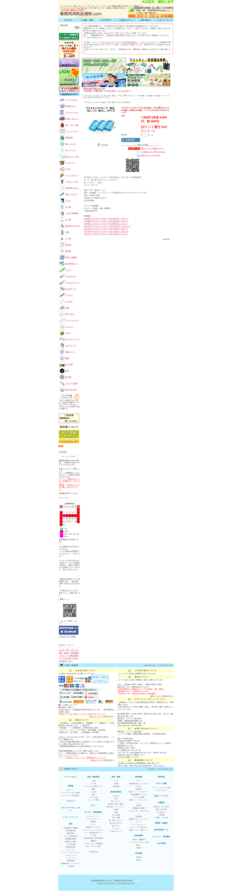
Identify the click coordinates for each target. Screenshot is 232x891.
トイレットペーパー (72, 131)
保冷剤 (68, 251)
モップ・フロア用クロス (139, 827)
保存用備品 (138, 835)
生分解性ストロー (66, 661)
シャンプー (71, 850)
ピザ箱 (67, 169)
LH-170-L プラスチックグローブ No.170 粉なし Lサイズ (105, 234)
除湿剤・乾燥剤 (161, 823)
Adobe (64, 402)
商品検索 (64, 25)
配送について (96, 760)
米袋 (67, 232)
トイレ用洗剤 (70, 844)
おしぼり (69, 301)
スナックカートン (71, 175)
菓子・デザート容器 (72, 125)
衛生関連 (88, 91)
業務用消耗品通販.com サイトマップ (164, 20)
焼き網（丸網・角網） (116, 804)
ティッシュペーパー (138, 825)
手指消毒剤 (74, 653)
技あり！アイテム (161, 796)
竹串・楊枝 (116, 818)
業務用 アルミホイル (93, 827)
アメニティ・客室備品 (161, 836)
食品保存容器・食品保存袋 (93, 838)
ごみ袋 (93, 781)
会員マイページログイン (125, 20)
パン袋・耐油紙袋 (71, 213)
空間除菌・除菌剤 (138, 808)
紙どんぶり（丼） (72, 157)
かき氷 (61, 650)
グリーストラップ (72, 339)
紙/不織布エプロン (72, 188)
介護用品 (161, 802)
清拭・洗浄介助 (161, 809)
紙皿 (67, 358)
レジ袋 (68, 219)
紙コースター (70, 144)
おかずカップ (70, 289)
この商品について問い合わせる (153, 152)
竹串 (67, 371)
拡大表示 (104, 145)
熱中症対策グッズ (161, 830)
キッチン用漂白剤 (70, 836)
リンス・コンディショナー (70, 852)
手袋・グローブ (71, 194)
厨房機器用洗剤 (70, 839)
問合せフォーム (106, 20)
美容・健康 (116, 777)
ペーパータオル (71, 100)
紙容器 (70, 786)
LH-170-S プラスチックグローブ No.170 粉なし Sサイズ (106, 229)
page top (166, 239)
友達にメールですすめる (150, 155)
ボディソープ (70, 855)
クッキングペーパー (72, 112)
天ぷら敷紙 (69, 364)
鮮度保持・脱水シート (72, 118)
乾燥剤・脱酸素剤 (71, 257)
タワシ (68, 333)
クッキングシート (72, 283)
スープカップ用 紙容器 (70, 795)
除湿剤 (138, 848)
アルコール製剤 (71, 383)
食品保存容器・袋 (71, 263)
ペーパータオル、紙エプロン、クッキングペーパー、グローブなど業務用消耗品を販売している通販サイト (101, 6)
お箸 (67, 308)
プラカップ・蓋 (71, 182)
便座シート (70, 352)
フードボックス (70, 163)
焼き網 (68, 377)
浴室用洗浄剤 (70, 847)
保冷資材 (138, 853)
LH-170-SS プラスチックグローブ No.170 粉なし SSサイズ (107, 226)
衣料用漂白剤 (70, 831)
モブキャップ (70, 346)
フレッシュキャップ (72, 320)
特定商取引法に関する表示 (123, 880)
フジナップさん (146, 42)
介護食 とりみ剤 (161, 817)
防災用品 (161, 777)
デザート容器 (161, 783)
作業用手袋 (98, 91)
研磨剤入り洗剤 (70, 842)
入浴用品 (161, 815)
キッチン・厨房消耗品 (93, 812)
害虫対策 (138, 816)
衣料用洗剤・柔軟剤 (70, 828)
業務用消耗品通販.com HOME (67, 20)
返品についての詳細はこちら (152, 148)
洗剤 (70, 824)
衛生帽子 (138, 789)
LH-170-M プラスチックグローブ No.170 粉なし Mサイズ (106, 231)
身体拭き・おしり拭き (161, 807)
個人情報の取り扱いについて (101, 880)
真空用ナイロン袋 (72, 226)
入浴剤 (116, 784)
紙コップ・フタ (70, 150)
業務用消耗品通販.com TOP (94, 89)
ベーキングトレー (161, 790)
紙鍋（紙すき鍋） (71, 389)
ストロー (69, 295)
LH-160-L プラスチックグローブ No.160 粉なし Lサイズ (105, 224)
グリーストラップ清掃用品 (93, 843)
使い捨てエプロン (116, 823)
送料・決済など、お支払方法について (87, 20)
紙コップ (70, 790)
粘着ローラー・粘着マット (138, 830)
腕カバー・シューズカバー (138, 792)
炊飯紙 (93, 822)
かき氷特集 (161, 843)
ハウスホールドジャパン (109, 42)
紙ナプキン (70, 314)
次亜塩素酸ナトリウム (139, 794)
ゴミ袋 (68, 238)
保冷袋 (68, 245)
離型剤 (93, 841)
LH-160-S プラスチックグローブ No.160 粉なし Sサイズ (106, 219)
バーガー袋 (93, 797)
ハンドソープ (70, 858)
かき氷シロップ (116, 831)
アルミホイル (70, 276)
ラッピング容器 (93, 800)
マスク (68, 201)
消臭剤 (138, 805)
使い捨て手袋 (110, 91)
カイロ (116, 781)
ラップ (68, 270)
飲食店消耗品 (116, 792)
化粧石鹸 (116, 786)
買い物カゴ (144, 20)
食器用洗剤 (71, 833)
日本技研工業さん (131, 42)
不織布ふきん (70, 106)
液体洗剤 (69, 137)
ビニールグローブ (124, 91)
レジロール (69, 326)
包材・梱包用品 (93, 777)
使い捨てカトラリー (116, 820)
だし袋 (93, 835)
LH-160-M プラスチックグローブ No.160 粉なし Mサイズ (106, 221)
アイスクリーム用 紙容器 (70, 793)
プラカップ (63, 656)
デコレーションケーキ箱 (161, 788)
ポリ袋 (68, 207)
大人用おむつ (161, 812)
